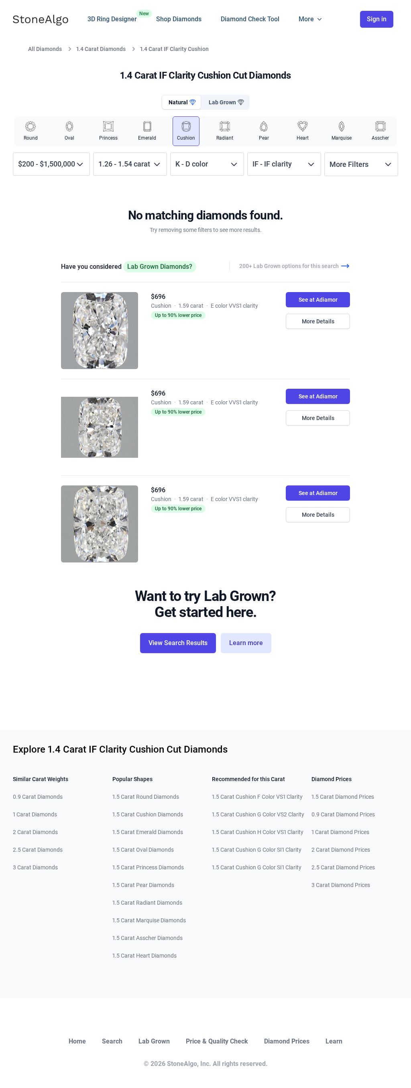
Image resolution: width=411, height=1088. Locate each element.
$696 (158, 296)
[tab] (181, 102)
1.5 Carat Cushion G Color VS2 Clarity (258, 814)
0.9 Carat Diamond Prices (343, 814)
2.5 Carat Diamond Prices (343, 867)
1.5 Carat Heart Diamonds (144, 955)
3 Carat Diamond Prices (340, 885)
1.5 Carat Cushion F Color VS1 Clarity (257, 797)
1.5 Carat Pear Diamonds (143, 885)
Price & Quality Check (217, 1041)
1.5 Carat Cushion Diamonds (147, 814)
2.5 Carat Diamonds (38, 849)
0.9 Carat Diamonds (38, 797)
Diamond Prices (286, 1041)
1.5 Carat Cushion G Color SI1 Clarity (256, 849)
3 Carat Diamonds (35, 867)
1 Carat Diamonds (35, 814)
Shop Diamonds (178, 19)
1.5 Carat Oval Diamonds (143, 849)
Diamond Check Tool (250, 19)
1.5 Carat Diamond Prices (342, 797)
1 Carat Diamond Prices (340, 832)
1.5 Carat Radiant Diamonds (147, 902)
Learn (334, 1041)
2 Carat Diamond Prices (340, 849)
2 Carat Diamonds (35, 832)
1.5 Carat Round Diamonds (145, 797)
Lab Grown (154, 1041)
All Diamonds (45, 49)
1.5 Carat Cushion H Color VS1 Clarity (257, 832)
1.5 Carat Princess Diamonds (148, 867)
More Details (318, 321)
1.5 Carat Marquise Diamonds (149, 920)
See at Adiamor (318, 299)
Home (77, 1041)
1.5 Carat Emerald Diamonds (147, 832)
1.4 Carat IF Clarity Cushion (174, 49)
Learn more (246, 643)
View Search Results (178, 643)
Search (112, 1041)
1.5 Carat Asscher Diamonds (147, 938)
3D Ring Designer (112, 17)
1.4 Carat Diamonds (101, 49)
